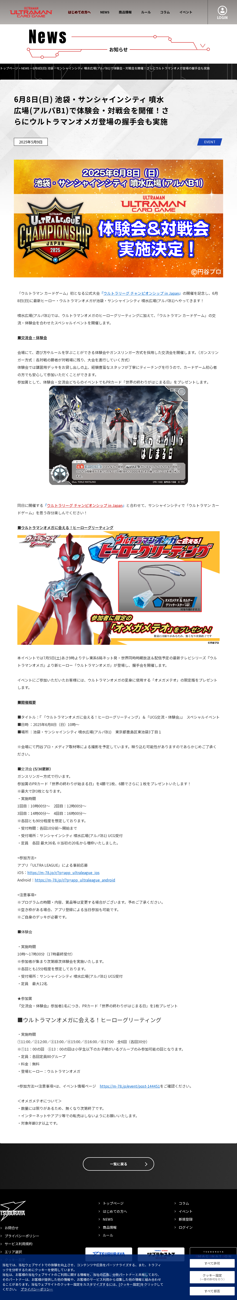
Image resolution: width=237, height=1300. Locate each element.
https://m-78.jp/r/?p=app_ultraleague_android (75, 880)
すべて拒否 (212, 1291)
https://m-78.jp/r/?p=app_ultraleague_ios (63, 872)
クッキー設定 (212, 1277)
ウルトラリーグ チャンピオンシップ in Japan (141, 293)
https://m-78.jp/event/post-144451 (130, 1086)
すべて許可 (212, 1263)
